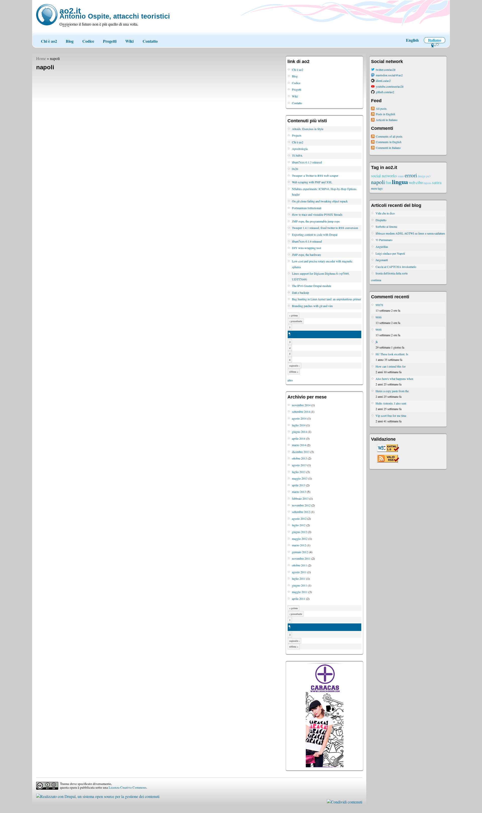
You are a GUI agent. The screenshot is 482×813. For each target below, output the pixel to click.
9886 (379, 317)
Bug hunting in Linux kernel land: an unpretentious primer (326, 299)
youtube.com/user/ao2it (389, 86)
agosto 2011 (299, 572)
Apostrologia (300, 149)
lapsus (427, 183)
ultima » (293, 371)
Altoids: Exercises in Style (307, 129)
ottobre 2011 (299, 565)
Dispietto (381, 220)
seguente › (294, 365)
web (412, 182)
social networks (384, 176)
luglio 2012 (299, 525)
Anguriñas (382, 247)
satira (436, 182)
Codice (88, 41)
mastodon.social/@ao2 (389, 75)
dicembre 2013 (301, 452)
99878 (379, 305)
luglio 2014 (299, 425)
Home (41, 58)
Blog (70, 41)
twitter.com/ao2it (385, 70)
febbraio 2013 (300, 498)
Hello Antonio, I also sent (391, 403)
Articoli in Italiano (386, 120)
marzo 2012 (299, 545)
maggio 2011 (300, 592)
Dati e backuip (300, 293)
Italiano (434, 40)
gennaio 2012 (300, 552)
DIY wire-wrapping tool (306, 248)
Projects (297, 135)
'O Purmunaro (384, 240)
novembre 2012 (301, 505)
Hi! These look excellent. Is (392, 354)
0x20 (295, 169)
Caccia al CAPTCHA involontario (396, 267)
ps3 (428, 176)
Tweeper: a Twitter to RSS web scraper (315, 175)
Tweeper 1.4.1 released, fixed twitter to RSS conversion (325, 228)
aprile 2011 (298, 599)
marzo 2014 (299, 445)
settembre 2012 (301, 512)
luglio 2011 (299, 578)
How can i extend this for (391, 366)
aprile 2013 (298, 485)
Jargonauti (382, 260)
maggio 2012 (300, 539)
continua (376, 280)
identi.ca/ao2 (383, 81)
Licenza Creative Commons (127, 787)
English (412, 40)
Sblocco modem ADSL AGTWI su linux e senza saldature (410, 233)
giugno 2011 (299, 585)
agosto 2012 (299, 518)
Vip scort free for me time (391, 416)
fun (388, 182)
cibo (419, 182)
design (422, 176)
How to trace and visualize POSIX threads (317, 214)
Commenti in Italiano (388, 148)
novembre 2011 (301, 558)
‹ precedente (295, 321)
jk (377, 342)
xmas (401, 176)
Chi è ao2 (49, 41)
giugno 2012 (299, 532)
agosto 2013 (299, 465)
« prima (293, 315)
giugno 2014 (299, 432)
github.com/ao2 (385, 92)
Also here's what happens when (394, 379)
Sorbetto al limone (386, 226)
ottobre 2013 (299, 458)
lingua (400, 181)
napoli (378, 182)
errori (411, 175)
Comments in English (388, 142)
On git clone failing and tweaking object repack (320, 201)
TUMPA (297, 155)
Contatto (150, 41)
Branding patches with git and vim (312, 306)
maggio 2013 (300, 478)
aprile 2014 (298, 438)
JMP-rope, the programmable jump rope (316, 221)
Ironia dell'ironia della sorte (392, 273)
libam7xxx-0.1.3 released (307, 162)
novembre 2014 (301, 405)
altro (290, 380)
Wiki (129, 41)
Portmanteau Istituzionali (306, 208)
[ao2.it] (46, 14)
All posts (381, 108)
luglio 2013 (299, 472)
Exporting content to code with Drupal (314, 235)
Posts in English (385, 114)
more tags (377, 188)
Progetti (109, 41)
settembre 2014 (301, 412)
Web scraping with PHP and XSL (312, 182)
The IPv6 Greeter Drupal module (311, 286)
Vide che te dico (385, 213)
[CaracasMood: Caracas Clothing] (324, 766)
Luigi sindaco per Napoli (390, 253)
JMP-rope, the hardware (306, 255)
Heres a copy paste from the (392, 391)
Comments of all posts (389, 136)
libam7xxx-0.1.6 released (307, 241)
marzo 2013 (299, 492)
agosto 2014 (299, 418)
